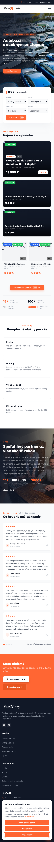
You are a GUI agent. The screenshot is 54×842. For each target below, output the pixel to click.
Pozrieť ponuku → (12, 71)
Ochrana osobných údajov (13, 781)
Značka (9, 97)
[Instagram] (9, 725)
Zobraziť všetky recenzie (38, 644)
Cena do (9, 107)
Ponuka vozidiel (8, 738)
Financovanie (7, 747)
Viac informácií (31, 817)
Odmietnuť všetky (27, 823)
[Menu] (49, 8)
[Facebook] (4, 725)
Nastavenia (27, 829)
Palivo (30, 97)
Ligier (4, 756)
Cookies (5, 777)
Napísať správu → (14, 687)
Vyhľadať (17, 117)
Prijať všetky (27, 835)
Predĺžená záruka (9, 751)
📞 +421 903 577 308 (16, 679)
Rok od (30, 107)
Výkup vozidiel (8, 743)
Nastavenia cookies (10, 785)
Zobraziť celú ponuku (25, 287)
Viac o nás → (8, 490)
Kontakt (27, 71)
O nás (4, 768)
